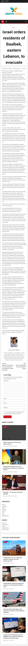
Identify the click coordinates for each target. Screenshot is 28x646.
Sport (3, 514)
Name (5, 398)
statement (6, 133)
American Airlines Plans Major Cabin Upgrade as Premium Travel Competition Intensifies (13, 611)
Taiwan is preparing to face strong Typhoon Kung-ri (21, 366)
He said (9, 267)
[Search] (26, 21)
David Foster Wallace (7, 68)
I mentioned (19, 321)
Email (5, 403)
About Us (4, 523)
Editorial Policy (5, 528)
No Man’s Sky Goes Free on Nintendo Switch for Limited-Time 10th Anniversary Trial (12, 559)
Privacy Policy (5, 529)
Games (5, 542)
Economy (4, 509)
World (13, 27)
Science (4, 511)
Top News (4, 506)
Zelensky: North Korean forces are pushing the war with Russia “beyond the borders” (7, 367)
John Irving (12, 563)
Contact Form (5, 524)
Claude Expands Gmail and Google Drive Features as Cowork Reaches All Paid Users (13, 585)
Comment (6, 380)
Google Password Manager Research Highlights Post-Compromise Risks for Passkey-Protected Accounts (13, 636)
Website (5, 407)
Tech (3, 512)
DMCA (3, 526)
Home (3, 504)
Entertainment (5, 515)
